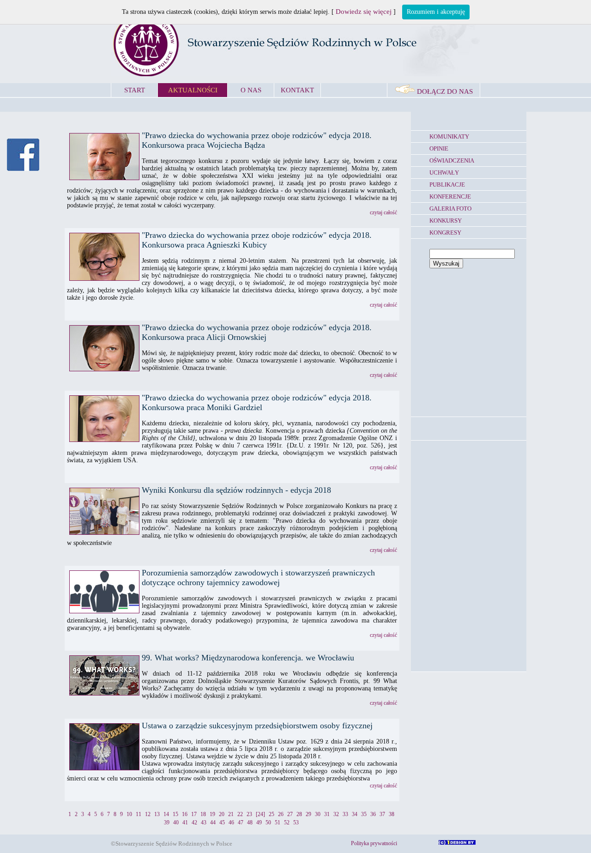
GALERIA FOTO (450, 208)
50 (268, 822)
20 (221, 814)
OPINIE (438, 148)
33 (345, 814)
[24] (260, 814)
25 (271, 814)
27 (290, 814)
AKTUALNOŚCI (192, 90)
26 (280, 814)
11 (138, 814)
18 (203, 814)
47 (240, 822)
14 (166, 814)
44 (213, 822)
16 (184, 814)
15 (175, 814)
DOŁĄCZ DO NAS (444, 91)
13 (157, 814)
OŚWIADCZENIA (451, 160)
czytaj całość (383, 212)
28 (299, 814)
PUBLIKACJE (447, 184)
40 (176, 822)
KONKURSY (445, 220)
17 (194, 814)
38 (391, 814)
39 (166, 822)
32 (336, 814)
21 (231, 814)
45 (222, 822)
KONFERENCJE (450, 196)
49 (259, 822)
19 (212, 814)
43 (203, 822)
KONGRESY (445, 232)
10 (129, 814)
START (134, 90)
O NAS (251, 90)
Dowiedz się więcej (364, 11)
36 (373, 814)
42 (194, 822)
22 (240, 814)
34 (354, 814)
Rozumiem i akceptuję (436, 11)
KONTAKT (297, 90)
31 (327, 814)
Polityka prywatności (374, 843)
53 (296, 822)
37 (382, 814)
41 (185, 822)
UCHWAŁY (444, 172)
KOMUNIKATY (449, 136)
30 (317, 814)
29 (308, 814)
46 (231, 822)
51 (277, 822)
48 (250, 822)
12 (148, 814)
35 (364, 814)
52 (286, 822)
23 (249, 814)
